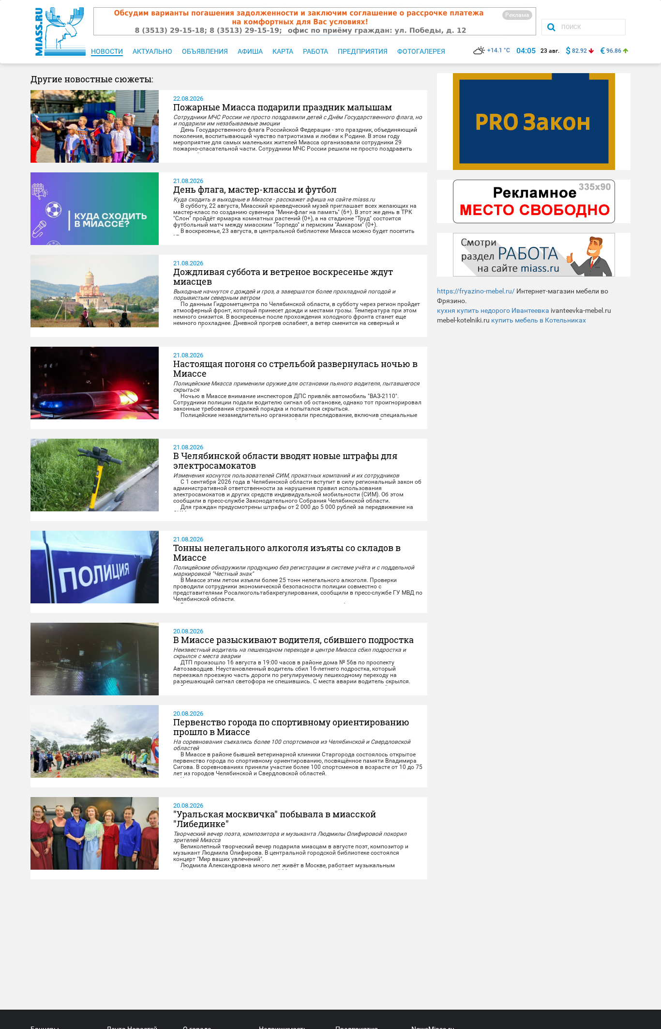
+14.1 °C (498, 50)
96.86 (613, 50)
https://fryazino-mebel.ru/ (476, 291)
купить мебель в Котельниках (538, 320)
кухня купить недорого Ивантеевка (493, 310)
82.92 (579, 50)
